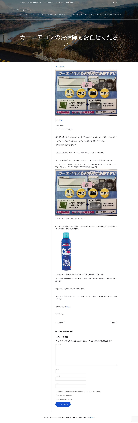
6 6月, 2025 (61, 67)
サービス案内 (59, 120)
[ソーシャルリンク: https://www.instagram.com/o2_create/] (116, 2)
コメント (58, 344)
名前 (57, 369)
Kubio (92, 417)
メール (57, 376)
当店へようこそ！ (23, 14)
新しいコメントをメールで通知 (65, 395)
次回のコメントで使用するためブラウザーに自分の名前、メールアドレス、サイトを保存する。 (80, 391)
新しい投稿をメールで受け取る (65, 399)
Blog (86, 14)
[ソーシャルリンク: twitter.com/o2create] (113, 2)
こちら (68, 307)
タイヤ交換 (35, 14)
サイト (56, 383)
